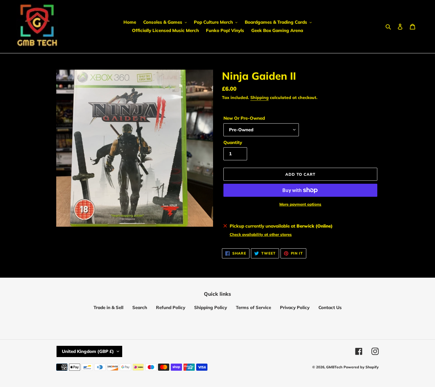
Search (139, 307)
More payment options (300, 204)
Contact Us (330, 307)
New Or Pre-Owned (244, 118)
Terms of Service (253, 307)
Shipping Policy (210, 307)
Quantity (232, 142)
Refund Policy (170, 307)
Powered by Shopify (361, 367)
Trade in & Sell (108, 307)
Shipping (259, 97)
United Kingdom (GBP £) (88, 351)
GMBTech (334, 367)
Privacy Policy (295, 307)
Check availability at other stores (261, 234)
